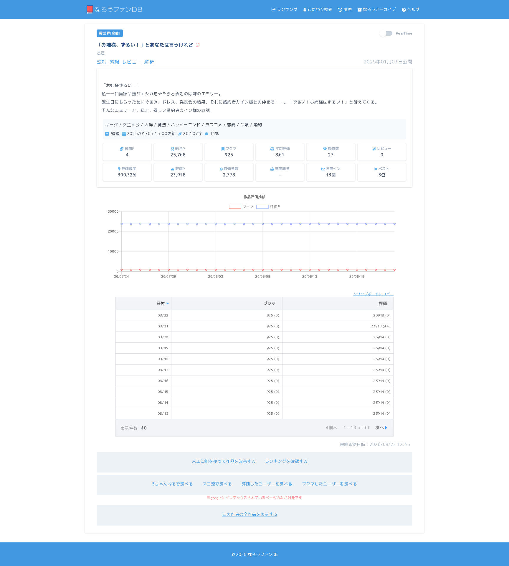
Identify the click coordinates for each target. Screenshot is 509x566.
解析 (149, 62)
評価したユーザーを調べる (267, 484)
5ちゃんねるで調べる (172, 484)
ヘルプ (413, 9)
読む (102, 62)
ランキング (287, 9)
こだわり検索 (320, 9)
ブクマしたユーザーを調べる (329, 484)
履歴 (347, 9)
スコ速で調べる (217, 484)
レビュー (132, 62)
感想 (114, 62)
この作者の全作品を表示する (249, 514)
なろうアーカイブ (379, 9)
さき (101, 52)
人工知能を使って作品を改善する (224, 461)
